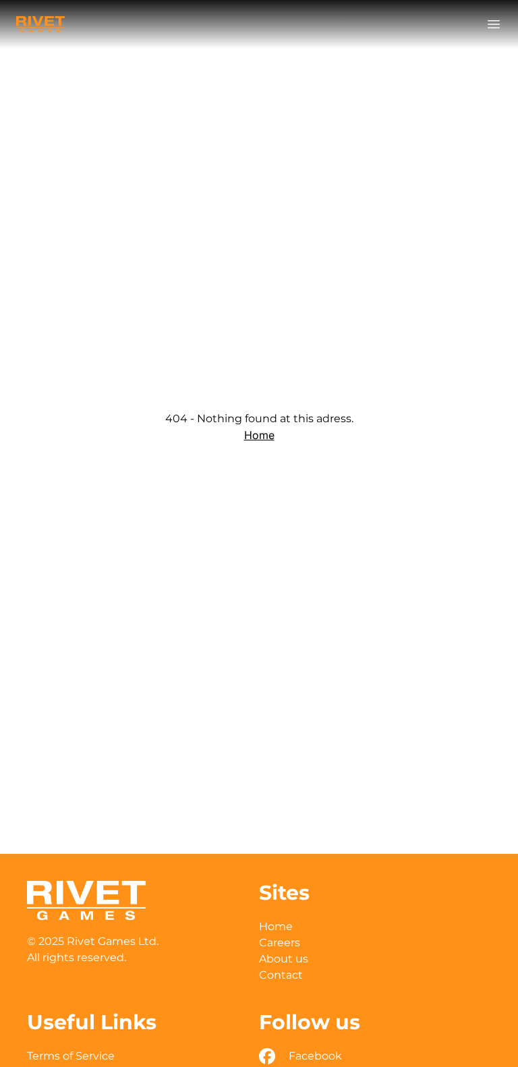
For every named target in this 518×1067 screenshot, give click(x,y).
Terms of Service (71, 1055)
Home (259, 435)
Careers (279, 942)
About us (283, 958)
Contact (281, 975)
